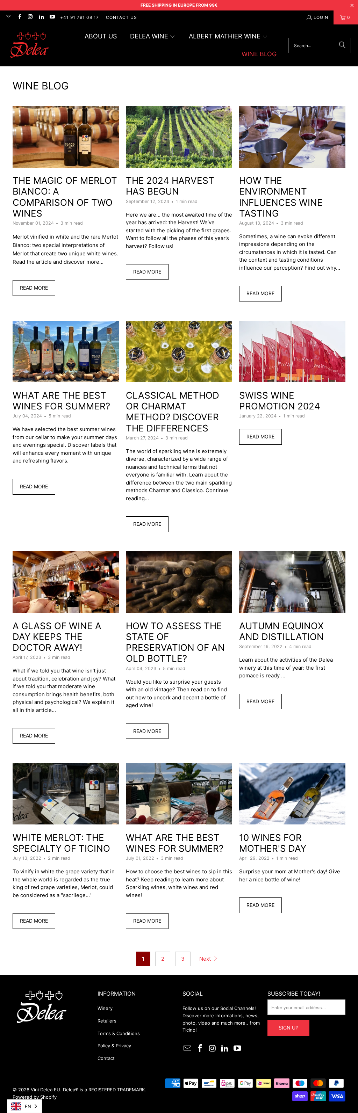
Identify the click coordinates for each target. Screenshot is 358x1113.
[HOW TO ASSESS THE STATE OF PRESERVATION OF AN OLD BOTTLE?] (179, 582)
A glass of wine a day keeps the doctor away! (57, 636)
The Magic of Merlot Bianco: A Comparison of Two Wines (65, 197)
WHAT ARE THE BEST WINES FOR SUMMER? (174, 843)
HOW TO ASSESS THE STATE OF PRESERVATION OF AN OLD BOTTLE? (175, 642)
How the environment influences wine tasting (281, 197)
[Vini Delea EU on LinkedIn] (41, 17)
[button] (153, 37)
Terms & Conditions (119, 1033)
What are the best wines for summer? (61, 401)
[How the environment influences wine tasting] (292, 137)
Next (205, 958)
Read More (34, 288)
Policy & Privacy (114, 1045)
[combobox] (24, 1106)
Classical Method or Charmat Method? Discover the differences (172, 412)
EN (28, 1106)
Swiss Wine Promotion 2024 (279, 401)
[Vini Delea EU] (29, 45)
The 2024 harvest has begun (170, 186)
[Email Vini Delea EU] (8, 17)
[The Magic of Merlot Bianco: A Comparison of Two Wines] (66, 137)
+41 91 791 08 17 (79, 17)
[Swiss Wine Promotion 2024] (292, 351)
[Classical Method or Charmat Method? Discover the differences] (179, 351)
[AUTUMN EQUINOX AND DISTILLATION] (292, 582)
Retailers (107, 1021)
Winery (105, 1008)
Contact (106, 1058)
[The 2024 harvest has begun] (179, 137)
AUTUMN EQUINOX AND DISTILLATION (281, 631)
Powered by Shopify (35, 1097)
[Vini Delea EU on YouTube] (52, 17)
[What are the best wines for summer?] (66, 351)
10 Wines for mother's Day (272, 843)
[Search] (342, 45)
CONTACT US (121, 17)
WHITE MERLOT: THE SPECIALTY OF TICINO (61, 843)
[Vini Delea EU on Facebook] (19, 17)
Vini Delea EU (45, 1089)
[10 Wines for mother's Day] (292, 793)
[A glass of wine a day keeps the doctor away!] (66, 582)
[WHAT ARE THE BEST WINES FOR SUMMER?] (179, 793)
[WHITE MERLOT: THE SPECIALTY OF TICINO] (66, 793)
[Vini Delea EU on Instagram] (30, 17)
